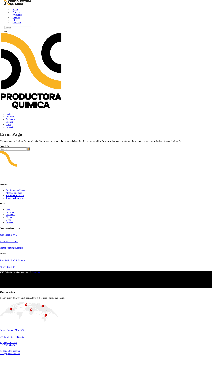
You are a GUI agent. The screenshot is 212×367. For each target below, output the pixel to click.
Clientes (9, 217)
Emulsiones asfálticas (15, 190)
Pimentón (36, 272)
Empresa (10, 212)
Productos (10, 214)
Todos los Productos (15, 198)
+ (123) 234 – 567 (8, 345)
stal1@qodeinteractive (10, 351)
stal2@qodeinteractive (10, 353)
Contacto (10, 222)
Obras (8, 220)
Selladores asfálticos (15, 195)
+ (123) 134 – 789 (8, 342)
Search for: (5, 146)
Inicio (8, 209)
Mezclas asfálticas (14, 193)
